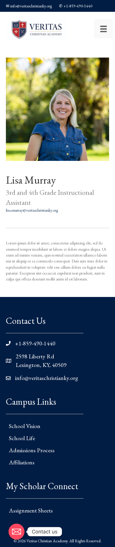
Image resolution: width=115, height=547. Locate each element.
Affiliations (21, 462)
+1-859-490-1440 (35, 343)
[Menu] (103, 28)
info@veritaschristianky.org (46, 378)
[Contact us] (16, 532)
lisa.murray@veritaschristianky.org (32, 210)
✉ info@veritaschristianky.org (29, 6)
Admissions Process (32, 450)
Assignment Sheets (31, 510)
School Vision (24, 426)
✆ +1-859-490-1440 (75, 6)
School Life (22, 438)
